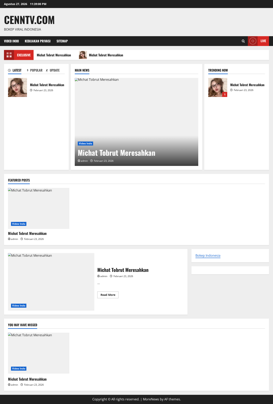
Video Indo (11, 41)
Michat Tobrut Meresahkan (53, 55)
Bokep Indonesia (207, 255)
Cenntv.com (29, 19)
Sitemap (62, 41)
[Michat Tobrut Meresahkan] (136, 122)
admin (84, 161)
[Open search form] (243, 41)
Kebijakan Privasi (38, 41)
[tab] (17, 71)
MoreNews (151, 399)
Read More (110, 295)
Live (263, 40)
